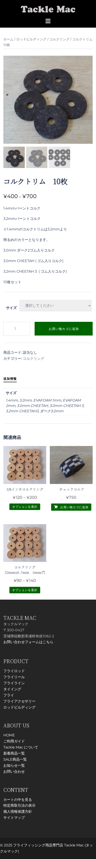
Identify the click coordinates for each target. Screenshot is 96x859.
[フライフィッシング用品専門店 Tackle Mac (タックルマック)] (48, 9)
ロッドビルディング (31, 39)
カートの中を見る (17, 799)
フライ (8, 695)
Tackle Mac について (20, 747)
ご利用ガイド (14, 741)
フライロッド (14, 671)
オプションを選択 (24, 506)
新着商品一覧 (14, 753)
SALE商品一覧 (15, 759)
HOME (9, 735)
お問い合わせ (14, 771)
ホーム (8, 39)
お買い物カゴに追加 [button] (73, 507)
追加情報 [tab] (10, 379)
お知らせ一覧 (14, 765)
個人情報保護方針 (17, 811)
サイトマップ (14, 817)
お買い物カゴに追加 (64, 329)
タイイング (12, 689)
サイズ (11, 308)
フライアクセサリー (19, 701)
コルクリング (59, 39)
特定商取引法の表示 (19, 805)
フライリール (14, 677)
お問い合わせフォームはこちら (28, 642)
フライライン (14, 683)
